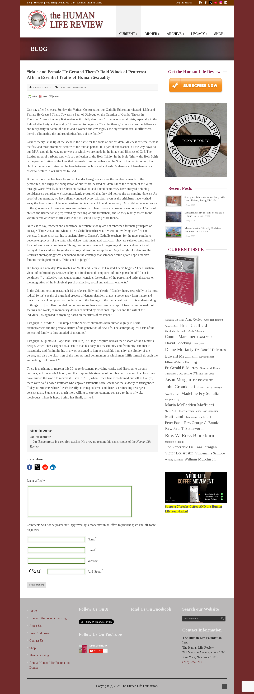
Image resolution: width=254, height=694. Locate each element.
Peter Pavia (173, 423)
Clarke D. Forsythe (196, 331)
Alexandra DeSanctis (174, 320)
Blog (29, 2)
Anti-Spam (94, 571)
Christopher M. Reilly (176, 331)
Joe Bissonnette (42, 87)
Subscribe (39, 2)
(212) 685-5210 (192, 662)
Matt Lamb (174, 416)
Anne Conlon (193, 319)
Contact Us (63, 2)
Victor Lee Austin (179, 453)
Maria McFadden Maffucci (189, 404)
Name (91, 539)
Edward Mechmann (181, 356)
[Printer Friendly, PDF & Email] (43, 96)
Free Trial (50, 2)
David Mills (205, 337)
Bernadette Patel (171, 326)
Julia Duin (201, 387)
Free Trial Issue (39, 633)
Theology (64, 87)
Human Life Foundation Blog (48, 618)
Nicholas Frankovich (198, 417)
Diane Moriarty (179, 349)
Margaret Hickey (172, 399)
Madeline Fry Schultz (200, 393)
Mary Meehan (186, 411)
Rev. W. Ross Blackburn (189, 435)
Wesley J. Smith (174, 459)
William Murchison (200, 459)
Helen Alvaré (170, 374)
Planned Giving (94, 2)
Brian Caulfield (193, 325)
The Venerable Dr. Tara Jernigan (191, 447)
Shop (32, 648)
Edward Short (206, 356)
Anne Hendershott (213, 319)
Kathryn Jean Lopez (214, 387)
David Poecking (178, 343)
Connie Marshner (180, 336)
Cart (73, 2)
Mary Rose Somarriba (206, 411)
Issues (33, 611)
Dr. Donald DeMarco (210, 350)
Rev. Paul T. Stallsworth (184, 428)
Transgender (78, 87)
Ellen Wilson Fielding (181, 362)
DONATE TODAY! (196, 141)
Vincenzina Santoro (210, 453)
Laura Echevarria (172, 394)
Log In (179, 2)
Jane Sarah (209, 374)
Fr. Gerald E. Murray (181, 368)
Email (91, 550)
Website (93, 561)
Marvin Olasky (171, 411)
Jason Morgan (178, 379)
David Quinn (198, 344)
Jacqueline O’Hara (190, 373)
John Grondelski (180, 386)
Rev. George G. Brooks (201, 423)
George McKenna (210, 368)
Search (188, 2)
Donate (81, 2)
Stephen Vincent (174, 441)
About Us (35, 626)
